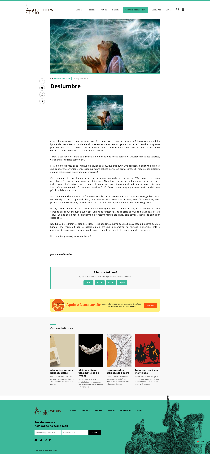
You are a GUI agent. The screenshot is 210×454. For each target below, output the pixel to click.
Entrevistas (156, 10)
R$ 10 (88, 282)
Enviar (94, 432)
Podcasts (91, 10)
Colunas (79, 10)
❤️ (200, 442)
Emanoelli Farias (62, 78)
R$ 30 (110, 282)
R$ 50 (122, 282)
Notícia (104, 10)
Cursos (168, 10)
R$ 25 (99, 282)
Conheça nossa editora (135, 10)
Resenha (115, 10)
